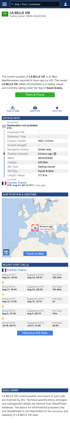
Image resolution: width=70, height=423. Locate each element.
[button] (65, 4)
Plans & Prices (35, 94)
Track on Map (35, 253)
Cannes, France (16, 182)
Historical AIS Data (35, 333)
